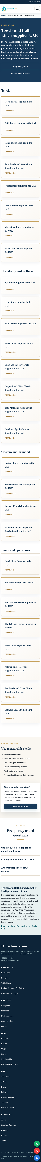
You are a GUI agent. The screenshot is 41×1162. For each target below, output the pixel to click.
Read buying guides (20, 74)
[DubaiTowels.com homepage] (9, 8)
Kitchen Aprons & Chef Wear (12, 988)
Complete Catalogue (9, 993)
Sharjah (4, 1102)
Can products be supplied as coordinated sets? (16, 849)
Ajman (3, 1082)
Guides (4, 1026)
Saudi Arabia (6, 1059)
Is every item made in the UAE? (17, 859)
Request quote (20, 66)
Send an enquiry (20, 806)
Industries (5, 1011)
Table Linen (6, 983)
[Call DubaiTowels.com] (37, 1151)
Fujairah (4, 1092)
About (3, 1120)
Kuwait (4, 1044)
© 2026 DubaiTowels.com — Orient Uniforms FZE (17, 1152)
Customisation (7, 1021)
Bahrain (4, 1039)
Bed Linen (5, 978)
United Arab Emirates (9, 1064)
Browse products (8, 926)
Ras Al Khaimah (7, 1097)
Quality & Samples (8, 1125)
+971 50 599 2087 (34, 2)
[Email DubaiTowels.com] (37, 1158)
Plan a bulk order (23, 926)
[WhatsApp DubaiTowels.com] (37, 1144)
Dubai (3, 1087)
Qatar (3, 1054)
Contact (4, 1130)
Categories (5, 1006)
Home (3, 15)
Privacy (4, 1135)
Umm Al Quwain (7, 1108)
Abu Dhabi (5, 1077)
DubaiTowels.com (14, 945)
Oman (3, 1049)
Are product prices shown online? (14, 869)
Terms (3, 1141)
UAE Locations (7, 1016)
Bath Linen (5, 973)
